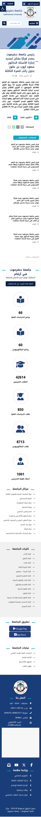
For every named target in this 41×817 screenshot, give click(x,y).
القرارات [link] (34, 152)
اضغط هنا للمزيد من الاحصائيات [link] (20, 284)
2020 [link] (9, 117)
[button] (34, 23)
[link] (3, 9)
